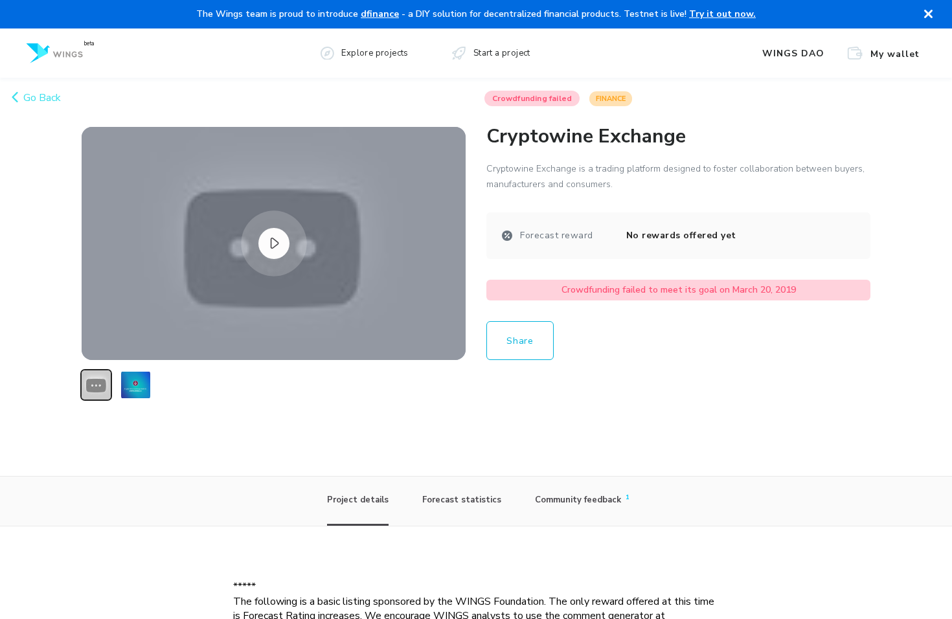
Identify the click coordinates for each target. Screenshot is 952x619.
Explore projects (374, 53)
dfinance (380, 14)
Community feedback (580, 499)
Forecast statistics (461, 500)
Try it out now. (722, 14)
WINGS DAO (793, 54)
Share (520, 341)
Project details (358, 500)
